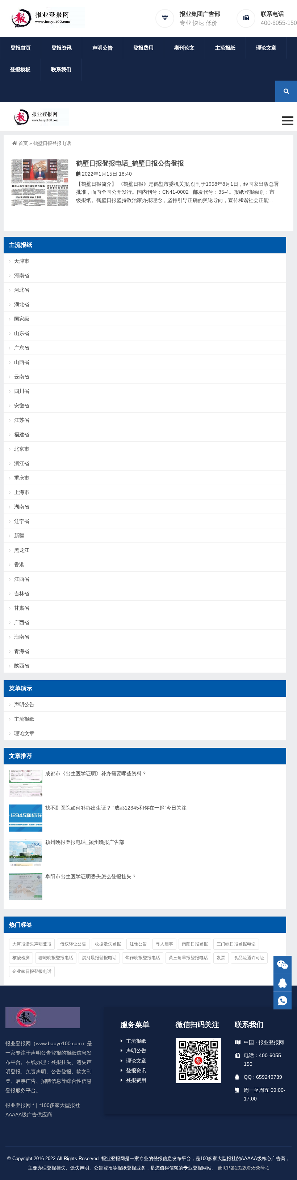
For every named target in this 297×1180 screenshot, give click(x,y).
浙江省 (21, 463)
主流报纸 (225, 48)
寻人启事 (164, 944)
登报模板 (20, 69)
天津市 (21, 261)
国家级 (21, 319)
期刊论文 (184, 48)
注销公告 (138, 944)
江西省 (21, 579)
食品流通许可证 (249, 957)
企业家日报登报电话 (31, 971)
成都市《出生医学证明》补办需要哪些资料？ (96, 773)
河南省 (21, 275)
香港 (19, 564)
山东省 (21, 333)
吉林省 (21, 593)
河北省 (21, 290)
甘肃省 (21, 608)
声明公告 (102, 48)
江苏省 (21, 420)
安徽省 (21, 405)
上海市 (21, 492)
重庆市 (21, 478)
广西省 (21, 622)
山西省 (21, 362)
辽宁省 (21, 521)
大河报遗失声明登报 (31, 944)
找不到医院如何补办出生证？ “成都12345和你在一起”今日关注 (116, 808)
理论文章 (266, 48)
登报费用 (143, 48)
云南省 (21, 376)
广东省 (21, 348)
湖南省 (21, 507)
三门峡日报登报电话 (236, 944)
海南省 (21, 637)
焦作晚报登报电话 (142, 957)
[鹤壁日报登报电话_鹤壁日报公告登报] (40, 182)
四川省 (21, 391)
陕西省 (21, 666)
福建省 (21, 434)
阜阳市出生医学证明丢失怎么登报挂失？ (91, 876)
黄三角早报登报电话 (188, 957)
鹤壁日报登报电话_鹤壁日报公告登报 (130, 163)
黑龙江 (21, 550)
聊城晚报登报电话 (55, 957)
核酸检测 (21, 957)
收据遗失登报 (108, 944)
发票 (221, 957)
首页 (23, 143)
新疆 (19, 535)
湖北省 (21, 304)
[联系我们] (282, 983)
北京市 (21, 449)
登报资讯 (61, 48)
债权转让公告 (73, 944)
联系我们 (61, 69)
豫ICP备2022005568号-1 (243, 1168)
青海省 (21, 651)
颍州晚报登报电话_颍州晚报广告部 (84, 842)
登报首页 (21, 48)
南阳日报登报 (195, 944)
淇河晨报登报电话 (99, 957)
